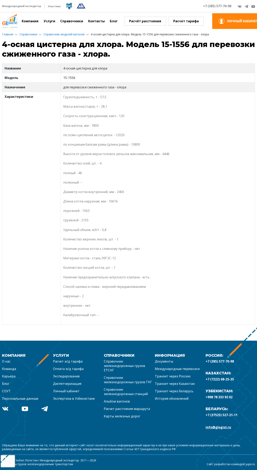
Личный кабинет (66, 391)
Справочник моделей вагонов (64, 34)
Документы (164, 361)
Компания (30, 21)
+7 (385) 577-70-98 (217, 6)
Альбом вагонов (117, 401)
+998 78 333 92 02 (219, 397)
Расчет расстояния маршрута (127, 409)
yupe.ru (250, 464)
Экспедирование (66, 376)
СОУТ (6, 391)
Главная (7, 34)
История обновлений (172, 398)
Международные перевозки (177, 369)
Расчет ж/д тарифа (68, 361)
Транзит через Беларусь (174, 391)
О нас (6, 361)
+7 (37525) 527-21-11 (222, 415)
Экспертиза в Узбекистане (74, 398)
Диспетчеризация (67, 383)
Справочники (71, 21)
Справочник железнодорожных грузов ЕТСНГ (124, 365)
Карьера (8, 376)
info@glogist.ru (218, 427)
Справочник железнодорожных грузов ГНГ (128, 379)
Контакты (96, 21)
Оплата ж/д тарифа (68, 369)
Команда (9, 369)
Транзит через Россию (173, 376)
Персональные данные (20, 398)
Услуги (49, 21)
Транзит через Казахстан (175, 383)
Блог (114, 21)
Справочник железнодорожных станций (126, 391)
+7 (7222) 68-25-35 (220, 379)
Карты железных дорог (122, 416)
